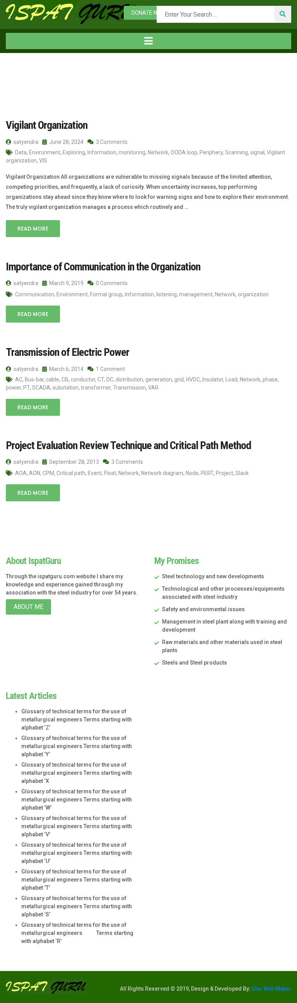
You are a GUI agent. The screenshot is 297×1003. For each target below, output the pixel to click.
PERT (207, 473)
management (196, 294)
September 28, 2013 (73, 462)
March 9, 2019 (66, 283)
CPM (48, 473)
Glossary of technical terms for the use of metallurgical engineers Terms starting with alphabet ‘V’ (76, 826)
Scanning (236, 152)
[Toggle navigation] (148, 41)
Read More (32, 228)
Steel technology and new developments (213, 576)
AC (18, 379)
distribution (129, 379)
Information (101, 152)
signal (257, 152)
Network (158, 152)
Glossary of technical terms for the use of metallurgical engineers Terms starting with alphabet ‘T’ (76, 879)
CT (100, 379)
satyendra (25, 142)
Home (22, 69)
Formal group (106, 294)
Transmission (129, 387)
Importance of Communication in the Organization (103, 266)
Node (192, 473)
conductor (83, 379)
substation (66, 387)
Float (110, 473)
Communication (34, 294)
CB (64, 379)
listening (166, 294)
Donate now (148, 13)
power (13, 387)
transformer (96, 387)
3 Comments (111, 142)
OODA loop (184, 152)
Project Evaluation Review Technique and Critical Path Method (128, 445)
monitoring (132, 152)
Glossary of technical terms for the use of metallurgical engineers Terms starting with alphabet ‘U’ (76, 853)
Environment (44, 152)
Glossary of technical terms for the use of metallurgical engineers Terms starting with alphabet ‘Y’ (76, 746)
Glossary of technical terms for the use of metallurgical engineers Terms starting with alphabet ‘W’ (76, 799)
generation (158, 379)
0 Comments (111, 283)
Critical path (70, 473)
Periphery (211, 152)
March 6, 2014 (66, 369)
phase (270, 379)
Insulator (212, 379)
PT (26, 387)
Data (21, 152)
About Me (28, 606)
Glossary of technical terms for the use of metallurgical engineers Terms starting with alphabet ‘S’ (76, 906)
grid (179, 379)
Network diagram (162, 473)
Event (95, 473)
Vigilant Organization (46, 125)
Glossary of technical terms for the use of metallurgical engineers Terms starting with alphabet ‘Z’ (76, 719)
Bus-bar (34, 379)
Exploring (74, 152)
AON (34, 473)
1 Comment (110, 369)
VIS (43, 160)
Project (224, 473)
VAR (153, 387)
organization (253, 294)
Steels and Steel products (194, 663)
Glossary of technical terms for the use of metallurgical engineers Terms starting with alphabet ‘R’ (77, 933)
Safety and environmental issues (203, 609)
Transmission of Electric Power (67, 352)
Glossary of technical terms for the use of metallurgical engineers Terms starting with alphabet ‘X (76, 773)
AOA (21, 473)
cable (52, 379)
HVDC (193, 379)
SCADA (41, 387)
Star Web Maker (271, 989)
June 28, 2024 (66, 142)
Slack (242, 473)
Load (231, 379)
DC (109, 379)
